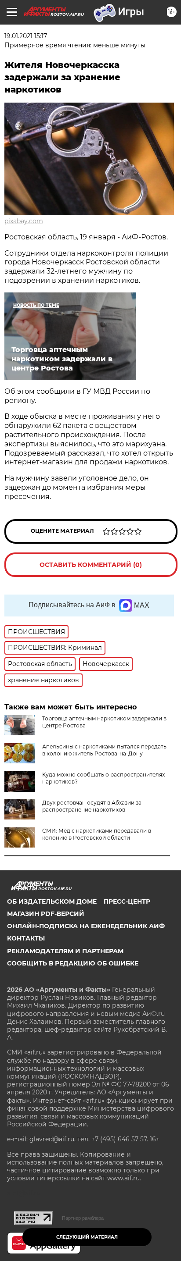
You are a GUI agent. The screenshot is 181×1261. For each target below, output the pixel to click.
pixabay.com (23, 221)
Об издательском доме (52, 901)
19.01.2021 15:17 (25, 36)
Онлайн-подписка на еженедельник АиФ (86, 926)
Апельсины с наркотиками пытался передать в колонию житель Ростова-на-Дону (104, 750)
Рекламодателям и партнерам (65, 951)
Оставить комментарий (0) (91, 565)
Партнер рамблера (83, 1218)
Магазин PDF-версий (45, 914)
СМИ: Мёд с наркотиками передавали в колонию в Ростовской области (96, 834)
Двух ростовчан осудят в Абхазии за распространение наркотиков (91, 806)
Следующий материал (87, 1237)
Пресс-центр (127, 901)
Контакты (26, 938)
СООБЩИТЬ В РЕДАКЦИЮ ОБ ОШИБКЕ (72, 963)
